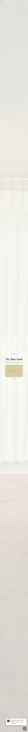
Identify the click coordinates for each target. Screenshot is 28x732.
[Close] (1, 1)
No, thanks (14, 378)
